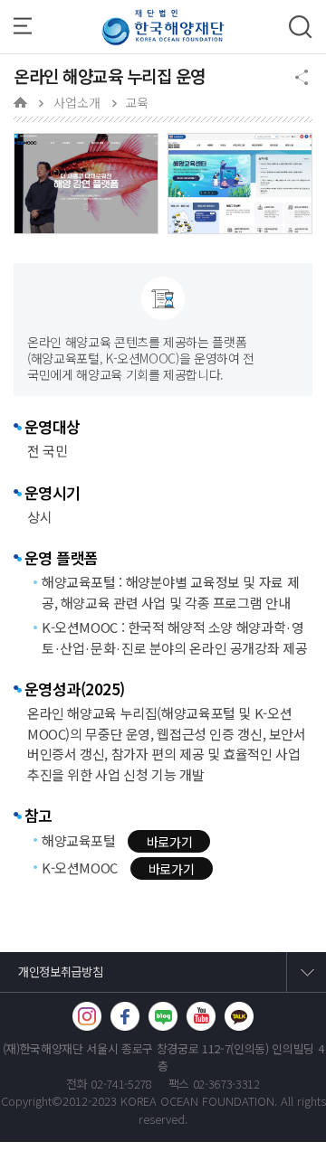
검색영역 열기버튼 (300, 27)
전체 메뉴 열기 (27, 26)
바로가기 (170, 842)
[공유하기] (301, 79)
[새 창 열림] (86, 1016)
